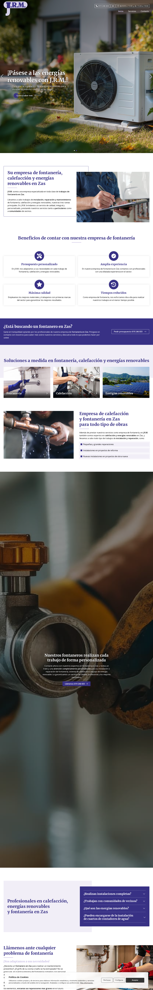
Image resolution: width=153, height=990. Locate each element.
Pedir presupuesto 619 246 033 (128, 331)
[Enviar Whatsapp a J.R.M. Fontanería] (113, 6)
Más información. (86, 983)
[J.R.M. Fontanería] (15, 8)
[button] (2, 76)
